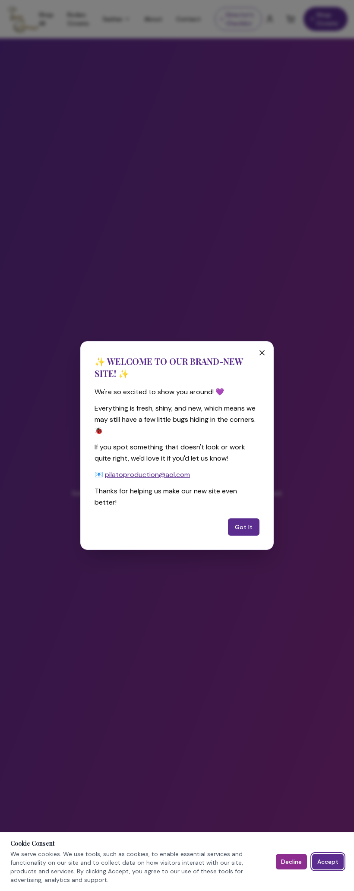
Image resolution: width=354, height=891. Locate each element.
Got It (244, 527)
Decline (291, 862)
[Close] (262, 352)
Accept (327, 862)
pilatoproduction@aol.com (147, 474)
